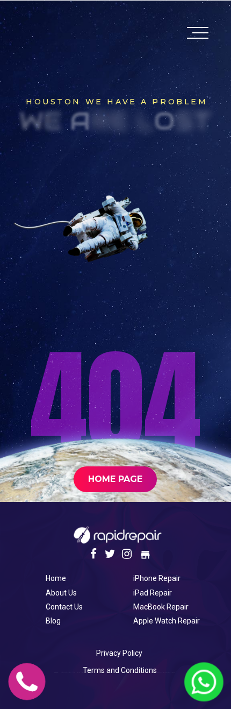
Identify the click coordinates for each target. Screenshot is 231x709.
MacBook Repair (161, 606)
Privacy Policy (119, 653)
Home (56, 578)
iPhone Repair (157, 578)
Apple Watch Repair (166, 620)
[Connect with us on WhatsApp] (203, 695)
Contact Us (64, 606)
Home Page (115, 479)
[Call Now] (27, 695)
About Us (61, 593)
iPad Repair (152, 593)
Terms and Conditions (120, 670)
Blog (53, 620)
